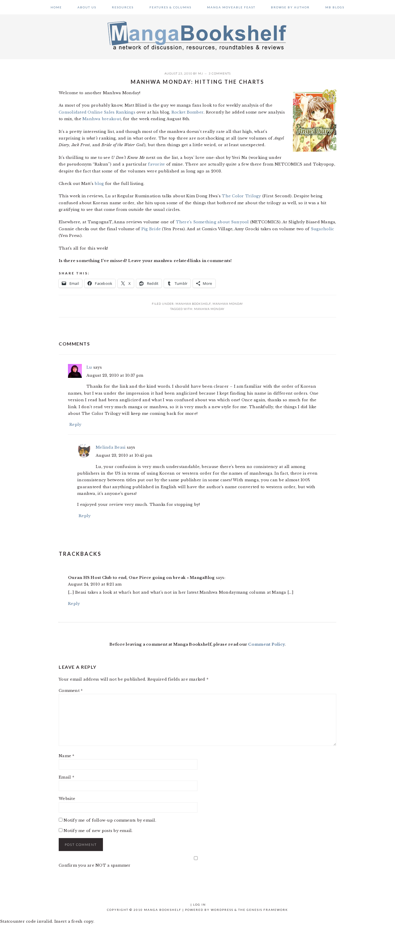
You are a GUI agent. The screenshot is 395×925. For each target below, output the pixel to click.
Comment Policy (266, 644)
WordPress (222, 909)
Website (67, 798)
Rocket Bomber (187, 112)
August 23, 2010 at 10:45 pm (124, 455)
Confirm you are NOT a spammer (95, 865)
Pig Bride (151, 228)
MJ (200, 73)
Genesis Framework (267, 909)
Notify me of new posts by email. (98, 830)
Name (67, 755)
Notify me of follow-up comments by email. (110, 820)
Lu (89, 367)
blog (99, 183)
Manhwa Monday (228, 303)
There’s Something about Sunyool (212, 222)
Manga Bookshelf (197, 35)
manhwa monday (209, 309)
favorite (156, 164)
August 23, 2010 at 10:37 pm (114, 375)
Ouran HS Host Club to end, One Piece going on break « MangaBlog (141, 577)
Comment (71, 690)
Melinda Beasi (110, 447)
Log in (199, 904)
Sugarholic (322, 228)
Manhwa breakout (101, 118)
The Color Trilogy (241, 196)
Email (66, 777)
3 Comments (220, 73)
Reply (75, 424)
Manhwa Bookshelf (193, 303)
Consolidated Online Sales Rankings (97, 112)
